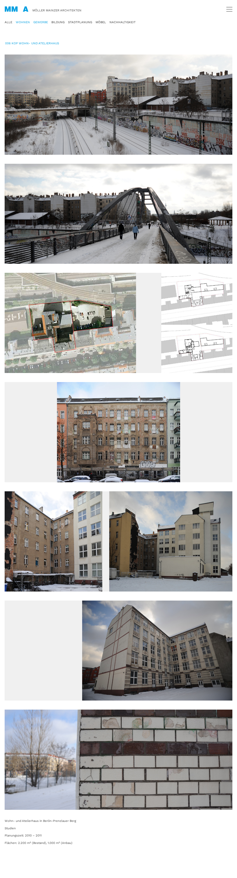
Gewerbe (40, 22)
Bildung (58, 22)
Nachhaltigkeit (122, 22)
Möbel (101, 22)
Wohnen (23, 22)
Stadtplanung (80, 22)
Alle (8, 22)
